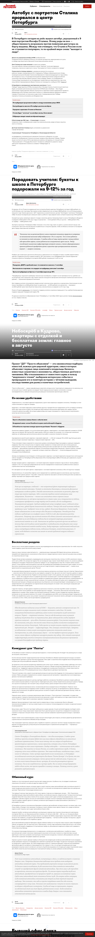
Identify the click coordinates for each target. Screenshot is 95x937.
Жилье (75, 908)
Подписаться (47, 1)
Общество (76, 310)
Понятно (89, 934)
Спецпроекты (29, 908)
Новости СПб (25, 310)
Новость (18, 310)
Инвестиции (23, 910)
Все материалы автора (30, 34)
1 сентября (44, 310)
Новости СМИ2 (16, 172)
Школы (51, 310)
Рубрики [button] (33, 6)
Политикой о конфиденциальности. (41, 934)
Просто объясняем (20, 908)
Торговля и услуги (58, 310)
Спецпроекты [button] (45, 6)
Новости (63, 82)
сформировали (77, 296)
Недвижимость (69, 908)
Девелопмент (15, 910)
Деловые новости (68, 310)
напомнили (26, 290)
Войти (87, 6)
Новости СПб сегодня (35, 310)
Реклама (67, 6)
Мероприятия (57, 6)
